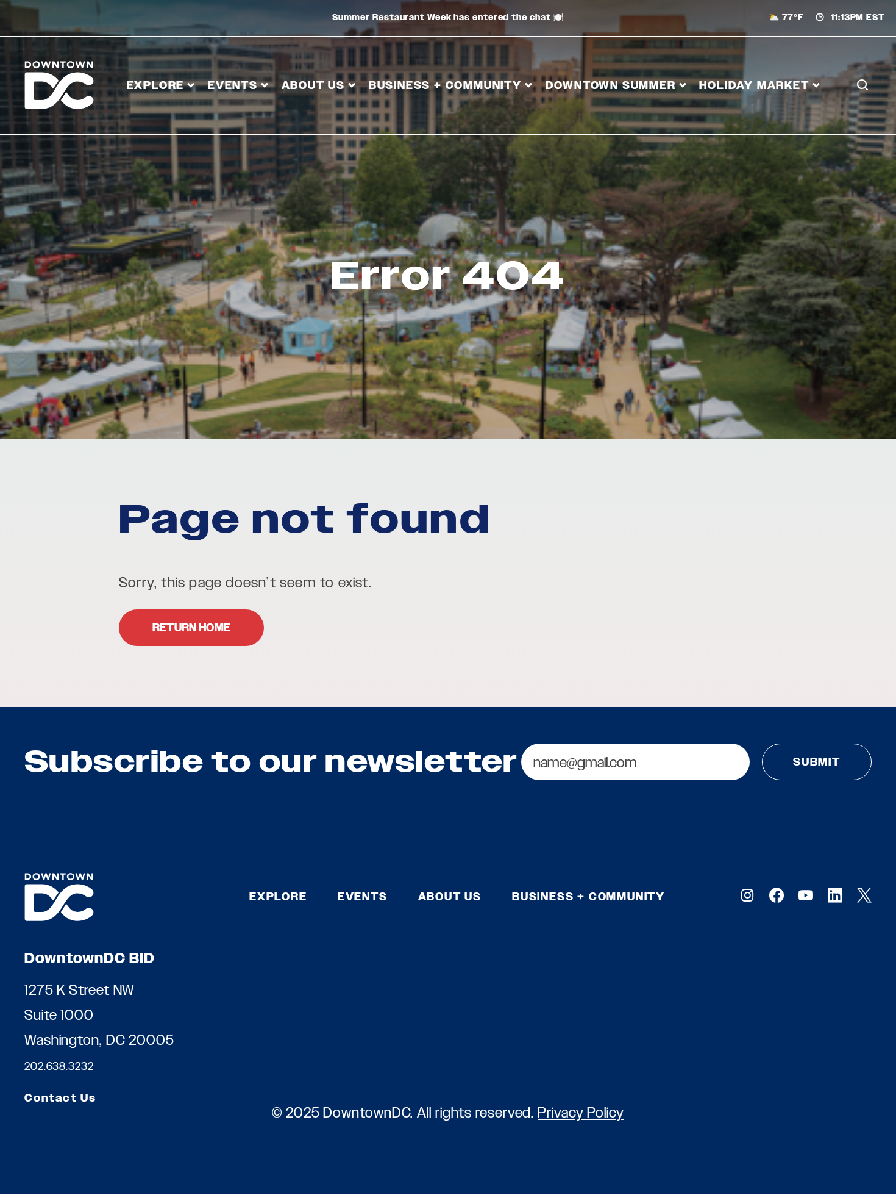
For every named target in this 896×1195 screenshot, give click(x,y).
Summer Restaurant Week (392, 17)
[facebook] (776, 895)
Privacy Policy (581, 1112)
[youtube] (805, 895)
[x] (864, 895)
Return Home (191, 627)
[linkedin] (835, 895)
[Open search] (862, 85)
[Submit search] (862, 139)
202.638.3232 (59, 1066)
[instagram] (747, 895)
